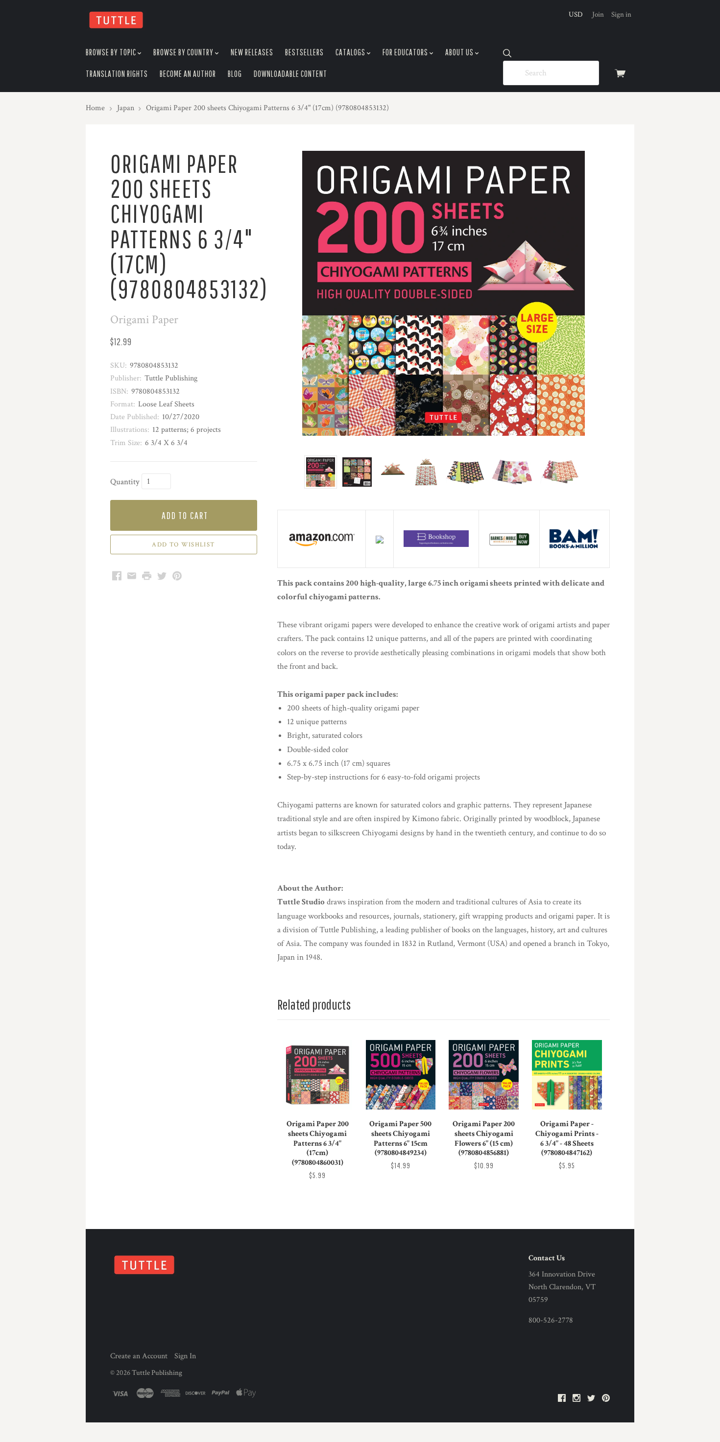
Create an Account (139, 1356)
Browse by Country (184, 52)
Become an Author (188, 73)
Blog (235, 73)
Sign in (621, 14)
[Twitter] (591, 1399)
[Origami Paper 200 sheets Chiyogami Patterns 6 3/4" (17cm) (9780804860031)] (317, 1074)
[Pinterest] (606, 1399)
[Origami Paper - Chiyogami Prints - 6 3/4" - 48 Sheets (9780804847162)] (566, 1074)
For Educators (406, 52)
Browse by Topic (112, 52)
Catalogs (351, 52)
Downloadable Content (290, 73)
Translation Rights (117, 73)
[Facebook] (562, 1399)
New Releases (252, 52)
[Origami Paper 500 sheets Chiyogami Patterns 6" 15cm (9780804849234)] (400, 1074)
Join (598, 14)
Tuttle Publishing (157, 1372)
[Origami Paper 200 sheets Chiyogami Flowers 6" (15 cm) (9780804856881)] (483, 1074)
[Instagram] (576, 1399)
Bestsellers (304, 52)
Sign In (185, 1356)
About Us (460, 52)
